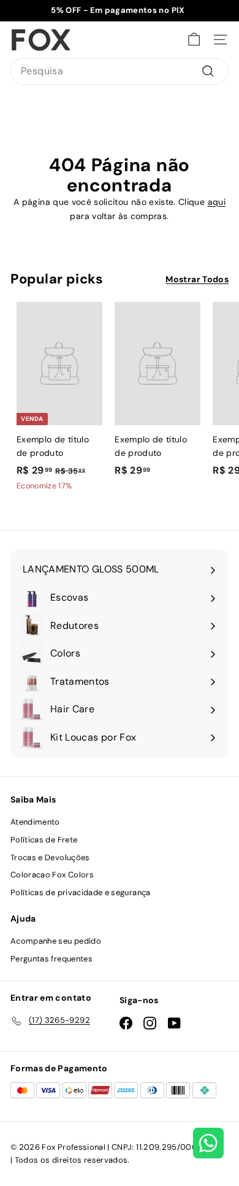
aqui (217, 201)
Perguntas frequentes (51, 958)
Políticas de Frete (43, 839)
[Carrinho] (194, 39)
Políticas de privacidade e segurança (80, 892)
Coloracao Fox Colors (52, 874)
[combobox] (119, 71)
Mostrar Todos (197, 279)
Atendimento (35, 822)
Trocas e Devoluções (50, 857)
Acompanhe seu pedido (55, 941)
